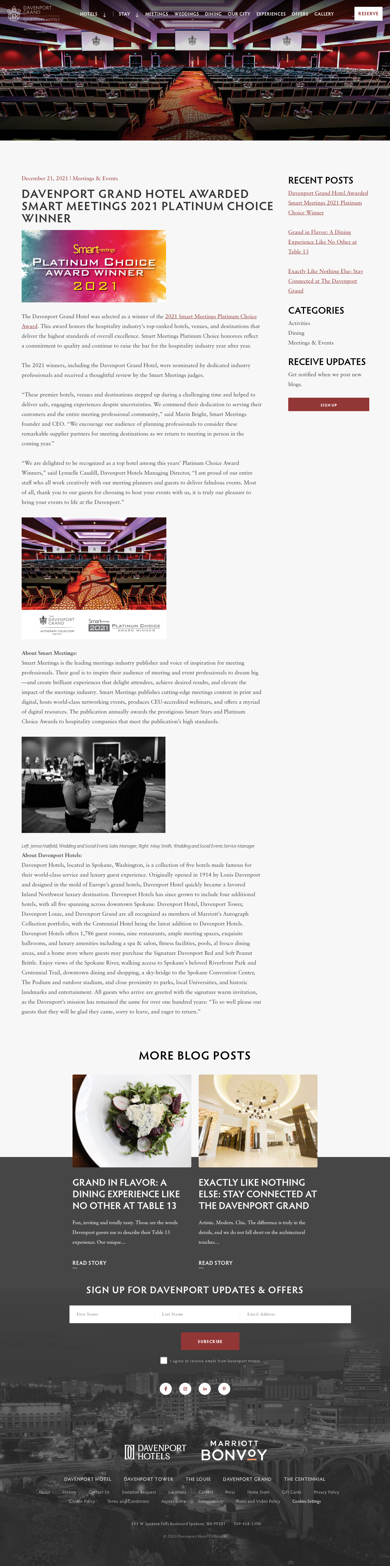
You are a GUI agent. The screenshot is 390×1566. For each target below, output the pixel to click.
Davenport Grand (247, 1479)
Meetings (156, 14)
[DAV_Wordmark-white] (228, 1458)
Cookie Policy (82, 1501)
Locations (177, 1492)
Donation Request (139, 1492)
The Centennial (305, 1479)
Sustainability (211, 1501)
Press (230, 1492)
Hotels (89, 14)
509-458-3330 (247, 1523)
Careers (206, 1492)
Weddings (186, 14)
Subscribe (210, 1341)
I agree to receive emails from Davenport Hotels (215, 1360)
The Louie (198, 1479)
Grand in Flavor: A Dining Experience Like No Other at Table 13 (322, 242)
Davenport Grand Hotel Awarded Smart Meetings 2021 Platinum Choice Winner (328, 203)
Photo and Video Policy (258, 1501)
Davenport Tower (148, 1479)
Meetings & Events (95, 179)
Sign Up (329, 405)
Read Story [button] (90, 1262)
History (69, 1492)
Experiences (271, 14)
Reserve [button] (368, 13)
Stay (124, 14)
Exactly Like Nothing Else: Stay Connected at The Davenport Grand (325, 281)
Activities (299, 324)
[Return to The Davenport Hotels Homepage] (156, 1458)
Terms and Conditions (128, 1501)
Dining (213, 14)
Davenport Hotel (88, 1479)
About (45, 1492)
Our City (239, 14)
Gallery (324, 14)
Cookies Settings (306, 1501)
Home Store (258, 1492)
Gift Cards (291, 1492)
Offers (300, 14)
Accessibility (173, 1501)
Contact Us (99, 1492)
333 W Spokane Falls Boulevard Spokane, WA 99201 (179, 1523)
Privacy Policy (326, 1492)
